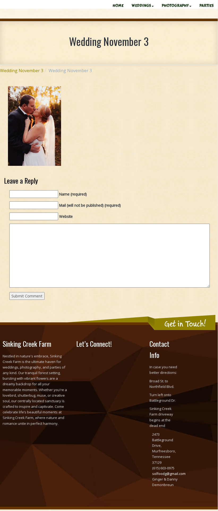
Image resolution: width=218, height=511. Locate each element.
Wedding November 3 (21, 70)
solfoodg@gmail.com (169, 473)
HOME (118, 5)
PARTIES (206, 5)
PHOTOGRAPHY (175, 5)
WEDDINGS (141, 5)
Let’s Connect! (94, 344)
